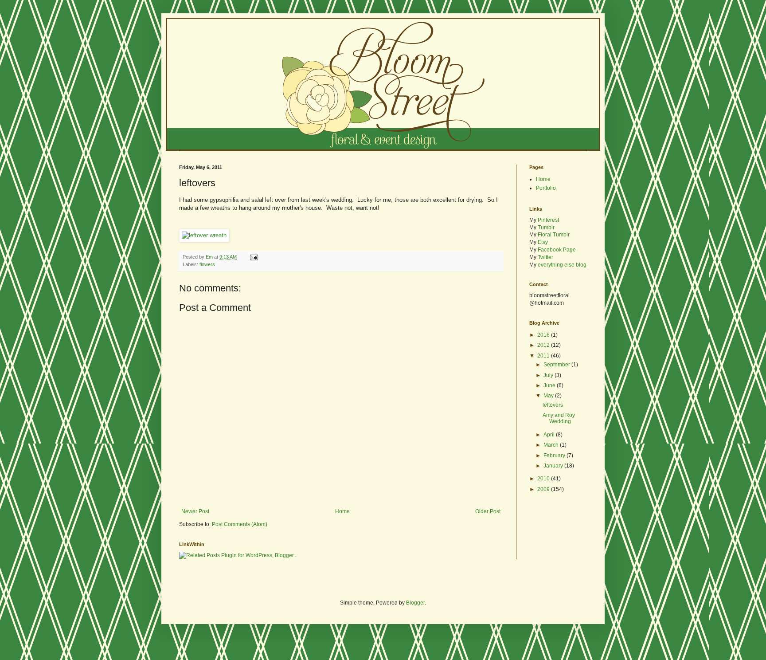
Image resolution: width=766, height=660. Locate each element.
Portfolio (546, 188)
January (553, 466)
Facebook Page (557, 250)
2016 (544, 335)
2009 (544, 489)
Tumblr (546, 227)
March (551, 445)
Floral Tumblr (554, 235)
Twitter (545, 257)
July (549, 375)
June (550, 385)
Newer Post (195, 511)
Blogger (415, 603)
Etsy (543, 242)
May (549, 396)
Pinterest (548, 220)
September (557, 364)
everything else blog (562, 265)
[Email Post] (253, 256)
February (555, 455)
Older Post (487, 511)
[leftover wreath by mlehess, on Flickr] (204, 235)
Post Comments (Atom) (239, 524)
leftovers (553, 405)
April (549, 435)
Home (342, 511)
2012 (544, 345)
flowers (207, 264)
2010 (544, 478)
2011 (544, 356)
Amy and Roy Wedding (559, 418)
